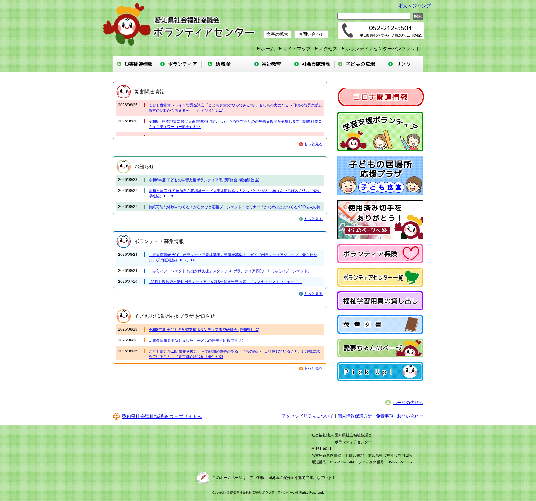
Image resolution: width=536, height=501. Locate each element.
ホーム (268, 48)
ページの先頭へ (408, 402)
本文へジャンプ (414, 5)
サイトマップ (297, 48)
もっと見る (313, 144)
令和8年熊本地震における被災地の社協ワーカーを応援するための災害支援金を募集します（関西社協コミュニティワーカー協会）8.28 (235, 124)
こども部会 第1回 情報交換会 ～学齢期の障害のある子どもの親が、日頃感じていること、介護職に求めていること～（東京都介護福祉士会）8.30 (234, 354)
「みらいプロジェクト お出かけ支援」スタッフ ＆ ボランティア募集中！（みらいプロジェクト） (230, 271)
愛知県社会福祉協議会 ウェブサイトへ (162, 416)
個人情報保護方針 (354, 415)
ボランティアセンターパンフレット (383, 48)
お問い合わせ (311, 34)
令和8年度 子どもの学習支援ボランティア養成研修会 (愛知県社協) (204, 180)
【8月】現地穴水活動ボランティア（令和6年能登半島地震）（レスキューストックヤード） (225, 282)
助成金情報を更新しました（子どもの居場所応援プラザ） (197, 340)
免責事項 (384, 415)
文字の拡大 (277, 34)
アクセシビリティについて (308, 415)
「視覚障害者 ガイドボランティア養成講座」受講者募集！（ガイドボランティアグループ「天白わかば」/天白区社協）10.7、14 (233, 257)
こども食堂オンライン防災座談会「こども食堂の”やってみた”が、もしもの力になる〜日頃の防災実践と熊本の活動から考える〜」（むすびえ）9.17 (235, 108)
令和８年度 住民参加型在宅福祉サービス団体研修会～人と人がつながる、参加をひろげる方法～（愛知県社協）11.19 (235, 193)
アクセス (328, 48)
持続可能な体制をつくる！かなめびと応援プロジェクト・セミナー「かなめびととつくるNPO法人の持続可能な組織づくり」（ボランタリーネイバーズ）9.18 (234, 209)
